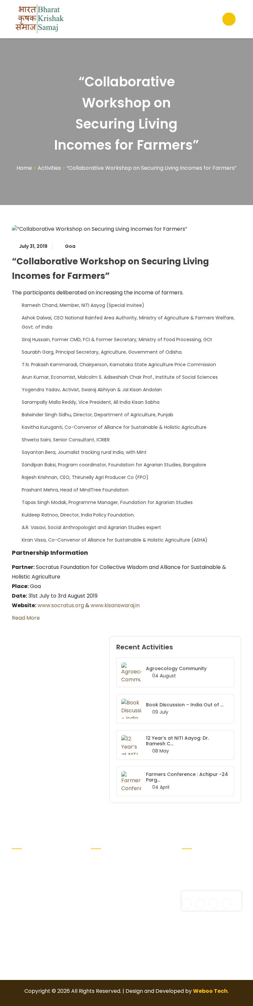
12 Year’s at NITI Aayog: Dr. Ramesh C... (177, 741)
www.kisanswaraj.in (115, 605)
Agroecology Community (176, 668)
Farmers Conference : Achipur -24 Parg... (187, 777)
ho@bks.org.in (204, 887)
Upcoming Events (142, 882)
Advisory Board (102, 874)
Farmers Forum (140, 864)
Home (24, 168)
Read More (26, 618)
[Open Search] (229, 19)
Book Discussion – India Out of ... (184, 704)
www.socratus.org (61, 605)
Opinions (140, 907)
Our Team (142, 897)
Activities (49, 168)
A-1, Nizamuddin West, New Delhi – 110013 (205, 868)
